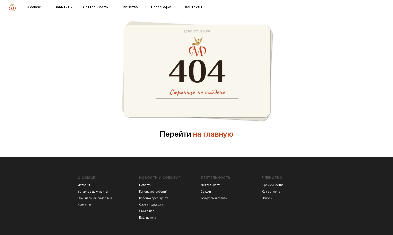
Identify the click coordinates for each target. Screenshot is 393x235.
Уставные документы (93, 191)
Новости (145, 185)
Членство (129, 7)
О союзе (34, 7)
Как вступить (271, 191)
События (61, 7)
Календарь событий (153, 191)
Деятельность (95, 7)
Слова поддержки (152, 204)
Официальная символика (95, 198)
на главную (213, 134)
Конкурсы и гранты (214, 198)
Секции (206, 191)
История (84, 185)
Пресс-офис (161, 7)
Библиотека (147, 217)
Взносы (267, 198)
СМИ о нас (146, 211)
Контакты (193, 7)
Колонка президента (153, 198)
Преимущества (272, 185)
